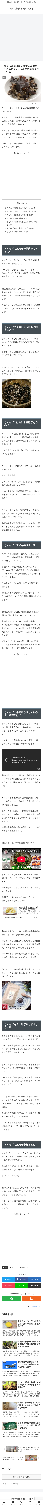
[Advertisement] (21, 38)
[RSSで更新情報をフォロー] (31, 1298)
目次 (18, 203)
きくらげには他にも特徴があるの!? (20, 215)
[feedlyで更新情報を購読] (11, 1298)
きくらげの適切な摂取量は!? (17, 218)
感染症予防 (24, 1267)
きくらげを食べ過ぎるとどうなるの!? (21, 228)
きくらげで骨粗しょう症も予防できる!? (22, 211)
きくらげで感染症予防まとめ (18, 232)
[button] (34, 1285)
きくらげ (14, 1267)
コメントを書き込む (21, 1477)
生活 (6, 1267)
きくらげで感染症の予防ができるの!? (21, 208)
